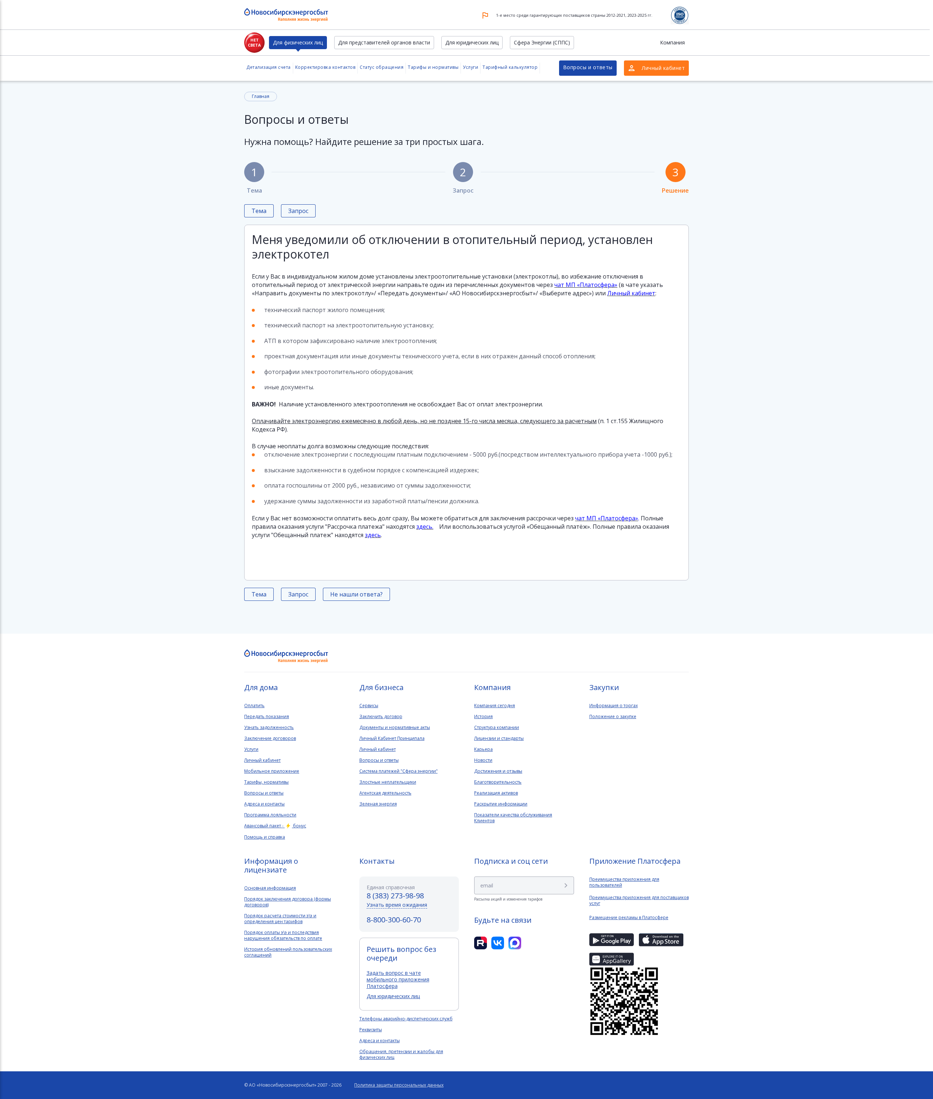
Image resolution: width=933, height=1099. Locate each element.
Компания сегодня (494, 706)
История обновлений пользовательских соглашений (288, 952)
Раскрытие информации (500, 804)
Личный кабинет (262, 760)
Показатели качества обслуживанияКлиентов (513, 818)
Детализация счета (268, 67)
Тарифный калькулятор (510, 67)
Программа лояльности (270, 815)
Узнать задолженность (269, 727)
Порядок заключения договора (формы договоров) (287, 902)
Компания (672, 42)
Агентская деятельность (385, 793)
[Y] (565, 885)
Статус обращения (381, 67)
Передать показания (266, 717)
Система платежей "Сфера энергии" (398, 771)
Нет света (254, 42)
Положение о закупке (612, 717)
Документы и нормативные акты (394, 727)
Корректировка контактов (325, 67)
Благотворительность (498, 782)
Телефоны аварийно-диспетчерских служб (406, 1019)
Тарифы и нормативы (433, 67)
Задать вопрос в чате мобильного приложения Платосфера (398, 979)
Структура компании (496, 727)
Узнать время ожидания (397, 904)
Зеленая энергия (378, 804)
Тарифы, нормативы (266, 782)
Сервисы (368, 706)
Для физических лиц (298, 42)
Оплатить (254, 706)
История (483, 717)
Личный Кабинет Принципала (392, 738)
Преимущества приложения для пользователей (624, 882)
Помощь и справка (264, 837)
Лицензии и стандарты (499, 738)
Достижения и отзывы (498, 771)
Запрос (463, 179)
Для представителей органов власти (384, 42)
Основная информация (270, 888)
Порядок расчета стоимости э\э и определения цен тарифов (280, 919)
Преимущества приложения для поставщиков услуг (639, 900)
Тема (254, 179)
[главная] (286, 656)
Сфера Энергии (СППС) (542, 42)
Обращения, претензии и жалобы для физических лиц (401, 1054)
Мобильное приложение (271, 771)
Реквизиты (370, 1030)
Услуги (470, 67)
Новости (483, 760)
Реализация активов (496, 793)
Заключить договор (380, 717)
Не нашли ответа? (356, 594)
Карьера (483, 749)
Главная (260, 96)
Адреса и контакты (264, 804)
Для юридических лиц (472, 42)
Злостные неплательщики (387, 782)
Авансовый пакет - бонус (275, 826)
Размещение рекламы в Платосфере (628, 918)
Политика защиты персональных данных (399, 1085)
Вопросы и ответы (588, 67)
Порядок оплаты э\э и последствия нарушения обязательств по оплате (283, 935)
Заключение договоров (270, 738)
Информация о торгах (613, 706)
